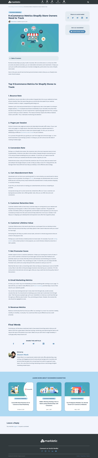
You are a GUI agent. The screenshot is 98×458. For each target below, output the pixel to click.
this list (31, 178)
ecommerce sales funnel (27, 132)
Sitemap (88, 456)
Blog (12, 6)
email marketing (38, 285)
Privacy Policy (83, 456)
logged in (16, 426)
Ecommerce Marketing (18, 6)
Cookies (78, 456)
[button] (77, 31)
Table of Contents (16, 58)
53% (19, 108)
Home (9, 6)
